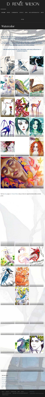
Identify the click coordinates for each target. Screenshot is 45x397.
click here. (24, 94)
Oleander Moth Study (22, 115)
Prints (8, 12)
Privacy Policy (5, 394)
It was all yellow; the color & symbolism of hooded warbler (13, 381)
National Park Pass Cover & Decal (8, 377)
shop (5, 194)
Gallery (3, 12)
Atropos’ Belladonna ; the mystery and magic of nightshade (13, 385)
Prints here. (22, 244)
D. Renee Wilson (15, 194)
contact (31, 49)
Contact (21, 12)
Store (22, 19)
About (42, 12)
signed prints (37, 73)
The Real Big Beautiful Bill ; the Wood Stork (10, 379)
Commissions (15, 12)
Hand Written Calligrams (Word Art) (20, 393)
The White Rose (5, 383)
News (26, 12)
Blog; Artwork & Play (34, 12)
